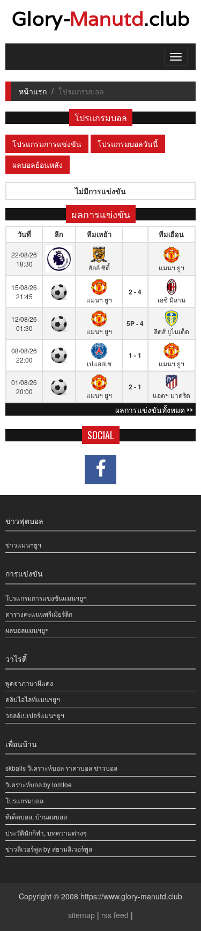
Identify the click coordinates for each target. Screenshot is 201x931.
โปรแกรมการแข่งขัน (46, 143)
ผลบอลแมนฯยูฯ (27, 629)
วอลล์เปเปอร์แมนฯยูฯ (34, 715)
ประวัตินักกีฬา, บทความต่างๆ (45, 832)
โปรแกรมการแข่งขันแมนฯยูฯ (46, 597)
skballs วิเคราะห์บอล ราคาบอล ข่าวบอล (61, 767)
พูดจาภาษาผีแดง (29, 683)
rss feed (115, 915)
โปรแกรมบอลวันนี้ (128, 143)
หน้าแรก (33, 91)
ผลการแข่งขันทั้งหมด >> (154, 409)
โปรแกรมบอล (24, 800)
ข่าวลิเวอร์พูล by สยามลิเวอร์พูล (48, 848)
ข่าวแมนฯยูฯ (23, 544)
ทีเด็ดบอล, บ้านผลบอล (36, 816)
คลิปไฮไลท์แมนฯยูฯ (32, 699)
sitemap (81, 915)
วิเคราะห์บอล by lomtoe (38, 784)
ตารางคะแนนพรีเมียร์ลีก (38, 613)
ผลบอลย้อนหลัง (37, 164)
